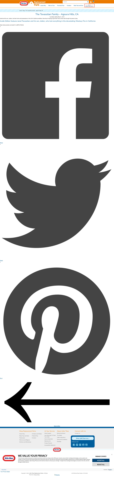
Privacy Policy (4, 469)
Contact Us (77, 433)
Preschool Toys (60, 5)
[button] (93, 2)
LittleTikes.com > (89, 5)
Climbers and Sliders (37, 434)
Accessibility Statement (49, 445)
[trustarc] (110, 469)
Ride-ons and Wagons (24, 440)
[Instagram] (86, 445)
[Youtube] (83, 445)
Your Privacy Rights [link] (5, 471)
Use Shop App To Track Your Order (50, 436)
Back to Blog (57, 426)
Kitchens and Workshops (25, 442)
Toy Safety (59, 435)
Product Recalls (48, 443)
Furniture (69, 5)
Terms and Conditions (62, 439)
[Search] (88, 2)
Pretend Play (35, 436)
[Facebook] (74, 445)
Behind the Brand (61, 433)
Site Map (59, 441)
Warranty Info (47, 441)
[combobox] (75, 2)
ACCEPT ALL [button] (100, 460)
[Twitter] (77, 445)
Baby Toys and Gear (78, 5)
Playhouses (22, 438)
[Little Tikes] (23, 3)
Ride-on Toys (51, 5)
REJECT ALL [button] (101, 464)
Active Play (43, 5)
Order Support (47, 433)
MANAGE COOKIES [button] (100, 456)
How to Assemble (48, 439)
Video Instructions (61, 437)
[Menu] (91, 1)
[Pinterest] (80, 445)
